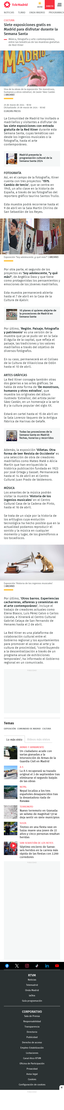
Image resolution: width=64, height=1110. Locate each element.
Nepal (23, 787)
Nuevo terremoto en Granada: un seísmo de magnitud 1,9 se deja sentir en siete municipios (10, 812)
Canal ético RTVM (32, 1058)
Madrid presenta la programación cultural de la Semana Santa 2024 (11, 158)
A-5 (21, 767)
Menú (59, 4)
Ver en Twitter (17, 966)
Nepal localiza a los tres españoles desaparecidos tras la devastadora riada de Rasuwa (10, 792)
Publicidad (32, 1037)
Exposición (10, 729)
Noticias (9, 12)
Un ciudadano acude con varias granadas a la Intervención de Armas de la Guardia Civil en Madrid (10, 752)
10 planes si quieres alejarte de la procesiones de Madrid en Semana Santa (11, 314)
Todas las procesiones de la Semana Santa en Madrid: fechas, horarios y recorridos (11, 435)
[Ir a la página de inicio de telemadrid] (16, 5)
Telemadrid (32, 985)
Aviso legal (32, 1074)
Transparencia (32, 1027)
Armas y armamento (32, 747)
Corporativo (32, 1011)
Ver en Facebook (7, 966)
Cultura (9, 20)
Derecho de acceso (32, 1042)
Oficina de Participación (32, 1063)
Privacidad (32, 1069)
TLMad (21, 12)
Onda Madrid (37, 12)
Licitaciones (32, 1053)
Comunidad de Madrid (29, 729)
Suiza (23, 823)
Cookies (32, 1079)
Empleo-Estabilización (32, 1048)
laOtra (32, 995)
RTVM (32, 975)
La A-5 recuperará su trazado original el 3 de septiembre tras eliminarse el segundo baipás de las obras (10, 772)
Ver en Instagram (27, 966)
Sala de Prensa (32, 1016)
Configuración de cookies (32, 1085)
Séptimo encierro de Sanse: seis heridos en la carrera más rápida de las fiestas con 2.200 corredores (10, 848)
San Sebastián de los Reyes (36, 843)
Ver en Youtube (57, 966)
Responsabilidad (32, 1021)
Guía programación (32, 1001)
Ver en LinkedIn (47, 966)
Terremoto (26, 806)
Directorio (32, 1032)
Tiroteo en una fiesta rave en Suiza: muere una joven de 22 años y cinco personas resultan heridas (10, 828)
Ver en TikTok (37, 966)
